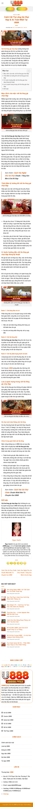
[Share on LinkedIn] (24, 563)
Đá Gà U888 (16, 14)
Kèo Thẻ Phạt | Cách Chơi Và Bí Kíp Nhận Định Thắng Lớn (18, 598)
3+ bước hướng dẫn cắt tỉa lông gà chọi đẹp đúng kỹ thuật (15, 81)
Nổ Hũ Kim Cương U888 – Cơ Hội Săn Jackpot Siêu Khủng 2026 (19, 636)
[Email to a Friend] (18, 563)
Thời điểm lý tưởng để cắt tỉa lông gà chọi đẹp (16, 77)
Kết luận (6, 89)
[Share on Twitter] (14, 563)
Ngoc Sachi (23, 27)
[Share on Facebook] (11, 563)
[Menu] (2, 3)
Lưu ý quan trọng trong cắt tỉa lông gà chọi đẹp (16, 85)
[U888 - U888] (16, 3)
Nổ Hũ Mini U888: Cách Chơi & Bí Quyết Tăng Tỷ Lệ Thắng (17, 628)
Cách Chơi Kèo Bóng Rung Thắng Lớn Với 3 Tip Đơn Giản (18, 621)
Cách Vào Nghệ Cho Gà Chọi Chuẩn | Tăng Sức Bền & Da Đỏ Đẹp (24, 572)
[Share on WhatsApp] (8, 563)
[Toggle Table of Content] (28, 70)
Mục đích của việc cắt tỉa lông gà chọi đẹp (16, 73)
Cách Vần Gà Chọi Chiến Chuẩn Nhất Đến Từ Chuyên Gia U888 (8, 572)
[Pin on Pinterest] (21, 563)
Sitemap (6, 794)
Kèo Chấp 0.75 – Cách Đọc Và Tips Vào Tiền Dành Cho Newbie (18, 606)
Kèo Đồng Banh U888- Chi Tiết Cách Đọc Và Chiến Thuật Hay (18, 590)
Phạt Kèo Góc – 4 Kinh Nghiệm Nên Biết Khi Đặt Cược (18, 613)
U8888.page (5, 685)
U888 (10, 368)
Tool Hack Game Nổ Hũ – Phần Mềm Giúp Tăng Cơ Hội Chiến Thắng (18, 644)
